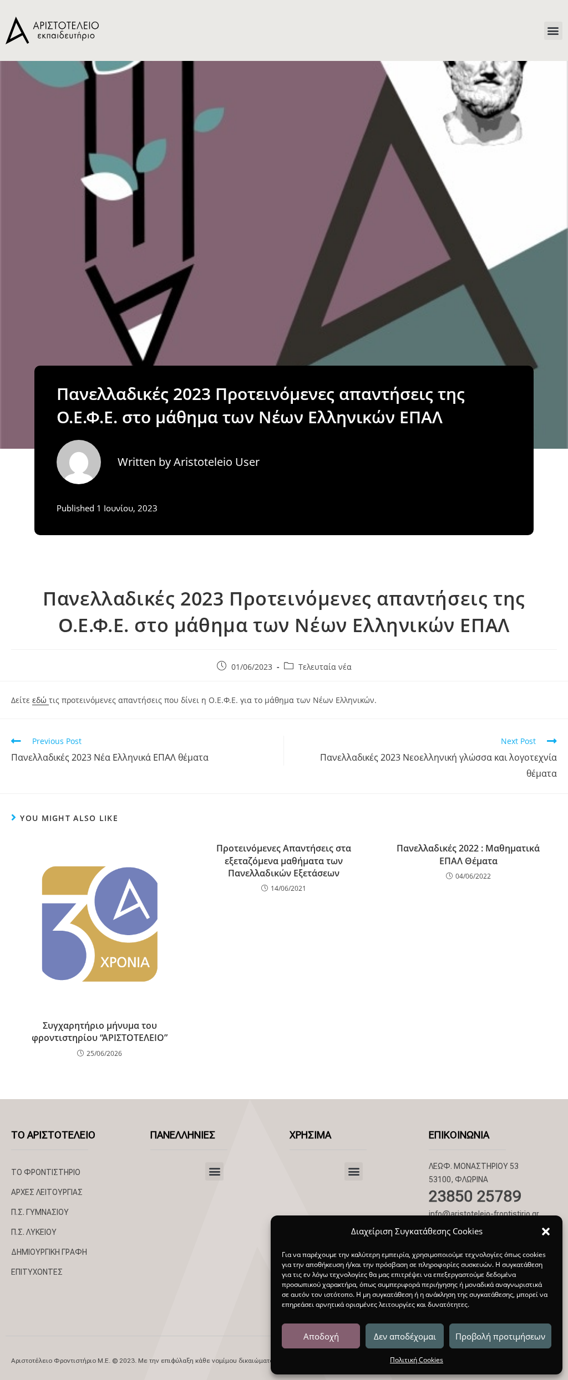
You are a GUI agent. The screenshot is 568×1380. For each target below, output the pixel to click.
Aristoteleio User (217, 461)
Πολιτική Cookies (416, 1359)
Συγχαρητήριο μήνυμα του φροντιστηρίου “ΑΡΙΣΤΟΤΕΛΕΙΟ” (100, 1031)
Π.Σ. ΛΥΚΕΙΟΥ (34, 1232)
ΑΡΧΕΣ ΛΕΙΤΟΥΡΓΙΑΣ (47, 1192)
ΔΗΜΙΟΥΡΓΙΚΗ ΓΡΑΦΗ (49, 1252)
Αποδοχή (321, 1336)
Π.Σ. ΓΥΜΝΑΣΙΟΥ (40, 1212)
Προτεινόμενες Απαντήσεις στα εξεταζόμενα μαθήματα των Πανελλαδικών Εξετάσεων (283, 860)
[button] (545, 1231)
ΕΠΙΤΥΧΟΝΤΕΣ (37, 1272)
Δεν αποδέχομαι (405, 1336)
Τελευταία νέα (325, 666)
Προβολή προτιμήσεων (500, 1336)
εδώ (40, 700)
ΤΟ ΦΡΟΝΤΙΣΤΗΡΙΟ (45, 1172)
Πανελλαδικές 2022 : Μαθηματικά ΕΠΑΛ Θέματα (468, 854)
